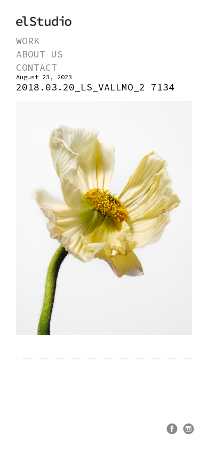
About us (39, 54)
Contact (36, 67)
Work (27, 41)
